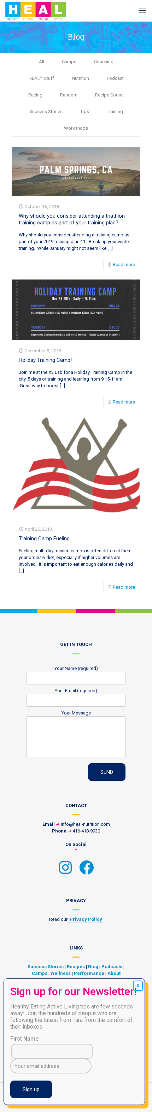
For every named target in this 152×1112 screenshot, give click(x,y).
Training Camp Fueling (44, 538)
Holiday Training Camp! (45, 360)
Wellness (61, 973)
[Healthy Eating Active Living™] (35, 10)
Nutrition (80, 78)
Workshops (76, 128)
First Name (24, 1038)
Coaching (103, 61)
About (114, 973)
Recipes (76, 966)
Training (115, 111)
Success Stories (46, 111)
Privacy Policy (86, 919)
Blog (93, 966)
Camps (69, 61)
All (41, 61)
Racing (35, 95)
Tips (84, 111)
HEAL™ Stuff (41, 78)
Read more (124, 264)
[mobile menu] (142, 11)
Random (68, 95)
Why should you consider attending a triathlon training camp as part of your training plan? (72, 219)
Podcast (115, 78)
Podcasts (111, 966)
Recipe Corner (109, 95)
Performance (89, 973)
